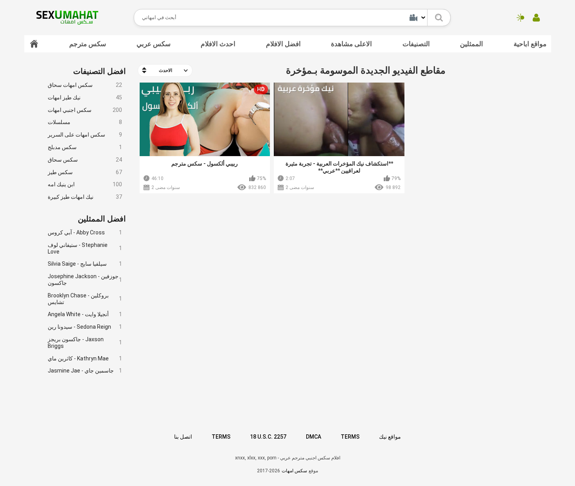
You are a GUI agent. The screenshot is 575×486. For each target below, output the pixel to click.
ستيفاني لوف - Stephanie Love (85, 248)
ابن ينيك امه (85, 184)
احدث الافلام (218, 44)
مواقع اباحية (530, 44)
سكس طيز (85, 172)
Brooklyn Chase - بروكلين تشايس (85, 298)
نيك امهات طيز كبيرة (85, 197)
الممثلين (471, 44)
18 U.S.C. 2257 (268, 437)
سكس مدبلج (85, 147)
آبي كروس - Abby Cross (85, 232)
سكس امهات (294, 470)
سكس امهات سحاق (85, 85)
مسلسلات (85, 122)
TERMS (221, 437)
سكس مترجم (87, 44)
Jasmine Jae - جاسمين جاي (85, 370)
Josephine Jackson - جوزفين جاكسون (85, 279)
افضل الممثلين (102, 218)
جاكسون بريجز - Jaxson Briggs (85, 342)
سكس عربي (154, 44)
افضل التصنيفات (99, 71)
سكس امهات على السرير (85, 134)
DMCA (313, 437)
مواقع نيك (390, 437)
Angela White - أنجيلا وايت (85, 314)
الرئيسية (34, 43)
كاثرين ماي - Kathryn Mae (85, 358)
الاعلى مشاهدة (351, 44)
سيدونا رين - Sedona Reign (85, 327)
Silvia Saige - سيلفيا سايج (85, 264)
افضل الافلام (283, 44)
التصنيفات (416, 44)
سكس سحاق (85, 160)
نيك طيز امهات (85, 97)
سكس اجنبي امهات (85, 110)
